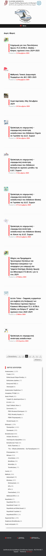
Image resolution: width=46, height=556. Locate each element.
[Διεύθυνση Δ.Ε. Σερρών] (23, 3)
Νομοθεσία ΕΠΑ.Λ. (12, 514)
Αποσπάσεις (11, 458)
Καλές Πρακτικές (13, 445)
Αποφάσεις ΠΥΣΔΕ (11, 393)
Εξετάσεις (9, 480)
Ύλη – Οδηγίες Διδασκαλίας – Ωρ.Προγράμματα (22, 449)
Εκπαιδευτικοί (9, 434)
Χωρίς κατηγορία (10, 524)
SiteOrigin (29, 551)
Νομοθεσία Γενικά (12, 505)
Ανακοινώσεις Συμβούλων (13, 390)
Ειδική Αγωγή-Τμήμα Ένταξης (15, 377)
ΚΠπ (9, 489)
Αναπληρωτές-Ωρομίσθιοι (14, 440)
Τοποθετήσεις (12, 467)
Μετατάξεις (11, 464)
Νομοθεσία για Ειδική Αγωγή (15, 508)
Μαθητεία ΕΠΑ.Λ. (12, 496)
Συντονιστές (10, 408)
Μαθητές (7, 474)
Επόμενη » (38, 359)
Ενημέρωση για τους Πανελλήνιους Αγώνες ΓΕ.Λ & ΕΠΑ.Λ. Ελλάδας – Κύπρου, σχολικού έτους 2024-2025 (25, 48)
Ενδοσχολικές (12, 483)
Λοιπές (7, 471)
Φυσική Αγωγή (11, 421)
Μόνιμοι (9, 455)
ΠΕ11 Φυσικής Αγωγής (15, 414)
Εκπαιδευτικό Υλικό (12, 443)
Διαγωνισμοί (10, 477)
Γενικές (9, 374)
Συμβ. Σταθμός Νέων (13, 405)
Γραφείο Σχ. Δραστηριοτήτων (15, 399)
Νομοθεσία (8, 499)
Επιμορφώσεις (11, 452)
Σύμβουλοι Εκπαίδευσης (12, 521)
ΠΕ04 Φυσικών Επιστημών (16, 411)
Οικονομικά (10, 387)
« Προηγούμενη (12, 356)
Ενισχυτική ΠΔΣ (11, 383)
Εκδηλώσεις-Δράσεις (13, 380)
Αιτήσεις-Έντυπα (12, 436)
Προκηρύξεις (10, 427)
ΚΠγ (9, 486)
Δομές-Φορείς (9, 396)
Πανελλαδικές (12, 492)
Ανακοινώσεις (9, 371)
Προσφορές (10, 430)
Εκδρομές (8, 424)
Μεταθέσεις (11, 461)
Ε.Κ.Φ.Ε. (9, 402)
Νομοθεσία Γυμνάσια (13, 511)
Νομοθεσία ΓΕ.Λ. (12, 502)
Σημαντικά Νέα (9, 518)
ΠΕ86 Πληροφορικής (14, 417)
